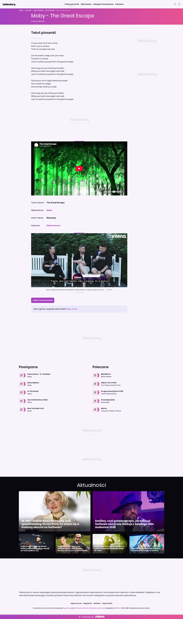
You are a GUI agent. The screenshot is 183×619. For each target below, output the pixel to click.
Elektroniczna (49, 10)
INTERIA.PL (118, 608)
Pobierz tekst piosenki (42, 300)
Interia (21, 10)
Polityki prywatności (81, 608)
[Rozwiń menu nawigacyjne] (179, 4)
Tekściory (28, 10)
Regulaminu (67, 608)
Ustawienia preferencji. (97, 608)
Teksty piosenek (38, 10)
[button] (72, 4)
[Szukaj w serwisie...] (175, 4)
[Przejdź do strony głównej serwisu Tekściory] (9, 4)
